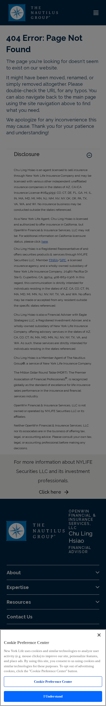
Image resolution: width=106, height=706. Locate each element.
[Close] (99, 635)
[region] (53, 667)
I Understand (53, 696)
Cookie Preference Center (53, 682)
